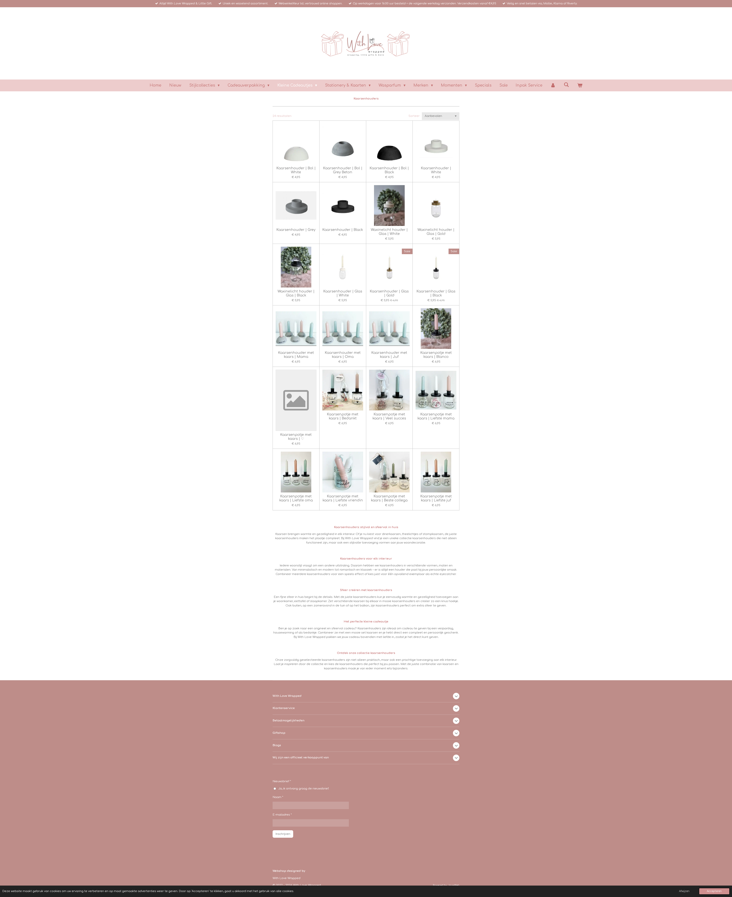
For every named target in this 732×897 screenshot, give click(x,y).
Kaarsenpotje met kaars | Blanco (436, 355)
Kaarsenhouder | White (436, 170)
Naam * (278, 797)
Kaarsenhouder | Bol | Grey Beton (342, 170)
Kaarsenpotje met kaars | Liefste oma (296, 498)
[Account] (553, 85)
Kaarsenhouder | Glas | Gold (389, 293)
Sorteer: (414, 116)
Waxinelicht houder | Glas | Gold (435, 232)
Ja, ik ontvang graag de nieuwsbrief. (303, 788)
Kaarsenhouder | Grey (295, 230)
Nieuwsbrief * (282, 781)
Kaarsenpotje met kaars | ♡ (296, 437)
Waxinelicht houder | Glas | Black (296, 293)
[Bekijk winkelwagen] (579, 85)
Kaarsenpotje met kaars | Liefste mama (435, 416)
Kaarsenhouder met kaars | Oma (343, 355)
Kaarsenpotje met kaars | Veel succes (389, 416)
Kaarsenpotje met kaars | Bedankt (342, 416)
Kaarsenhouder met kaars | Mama (296, 355)
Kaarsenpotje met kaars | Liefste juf (436, 498)
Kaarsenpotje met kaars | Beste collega (389, 498)
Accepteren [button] (714, 891)
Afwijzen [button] (684, 891)
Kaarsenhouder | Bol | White (296, 170)
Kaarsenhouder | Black (342, 230)
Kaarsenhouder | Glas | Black (436, 293)
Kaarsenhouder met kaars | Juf (389, 355)
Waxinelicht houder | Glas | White (389, 232)
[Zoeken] (566, 84)
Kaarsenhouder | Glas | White (342, 293)
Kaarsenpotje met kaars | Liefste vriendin (343, 498)
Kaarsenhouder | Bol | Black (389, 170)
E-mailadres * (282, 814)
